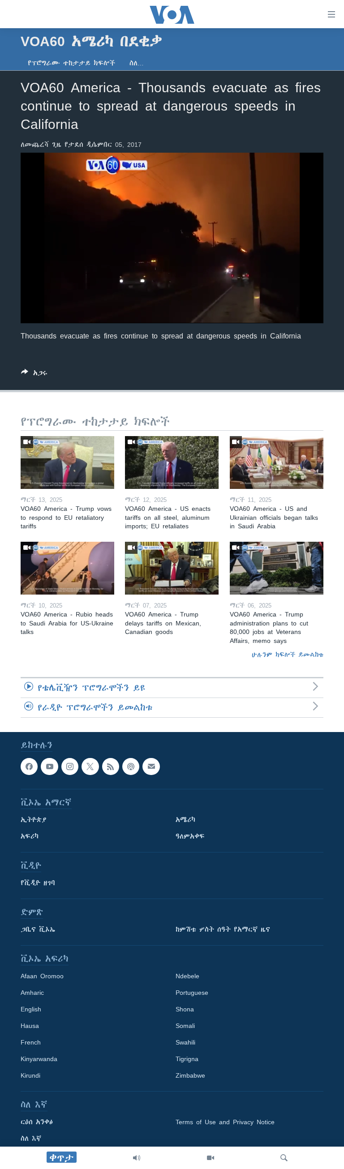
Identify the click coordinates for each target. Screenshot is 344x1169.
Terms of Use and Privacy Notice (225, 1122)
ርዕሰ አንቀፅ (37, 1122)
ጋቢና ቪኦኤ (38, 930)
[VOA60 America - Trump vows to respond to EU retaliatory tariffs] (67, 462)
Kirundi (30, 1076)
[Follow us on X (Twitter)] (90, 766)
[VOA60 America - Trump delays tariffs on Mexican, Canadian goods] (172, 568)
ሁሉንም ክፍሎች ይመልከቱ (287, 654)
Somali (185, 1026)
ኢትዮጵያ (34, 820)
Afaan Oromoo (42, 976)
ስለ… (136, 63)
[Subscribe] (150, 766)
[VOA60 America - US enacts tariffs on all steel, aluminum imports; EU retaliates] (172, 462)
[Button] (34, 374)
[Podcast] (130, 766)
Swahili (185, 1043)
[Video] (210, 1158)
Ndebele (187, 976)
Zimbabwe (190, 1076)
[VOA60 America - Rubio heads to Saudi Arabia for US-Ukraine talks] (67, 568)
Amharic (32, 993)
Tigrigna (187, 1059)
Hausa (30, 1026)
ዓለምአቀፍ (190, 837)
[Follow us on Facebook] (29, 766)
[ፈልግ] (284, 1158)
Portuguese (192, 993)
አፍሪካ (30, 837)
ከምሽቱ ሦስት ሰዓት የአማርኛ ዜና (223, 930)
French (31, 1043)
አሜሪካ (185, 820)
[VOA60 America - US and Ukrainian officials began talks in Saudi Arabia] (276, 462)
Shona (185, 1010)
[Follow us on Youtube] (49, 766)
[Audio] (136, 1158)
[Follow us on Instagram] (69, 766)
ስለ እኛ (31, 1139)
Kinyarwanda (39, 1059)
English (31, 1010)
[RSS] (110, 766)
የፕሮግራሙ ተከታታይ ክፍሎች (71, 63)
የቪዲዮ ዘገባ (38, 883)
